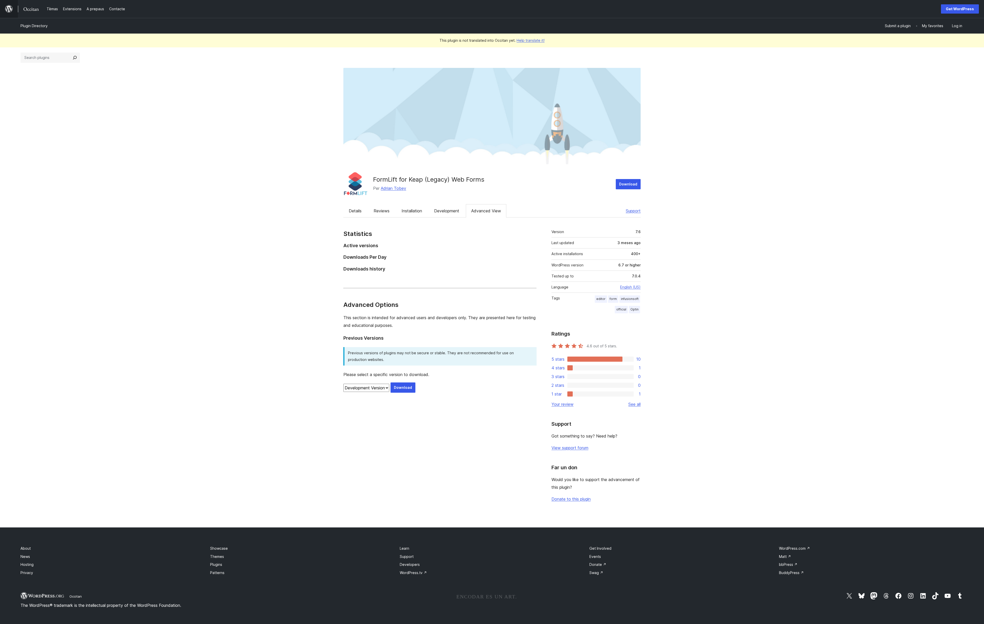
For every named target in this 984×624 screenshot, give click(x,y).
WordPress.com (794, 548)
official (621, 309)
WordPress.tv (413, 572)
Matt (785, 556)
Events (595, 556)
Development (446, 210)
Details (355, 210)
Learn (404, 548)
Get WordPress (960, 9)
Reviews (381, 210)
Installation (412, 210)
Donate (597, 564)
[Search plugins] (75, 58)
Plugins (216, 564)
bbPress (788, 564)
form (613, 299)
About (25, 548)
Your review (562, 404)
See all (634, 404)
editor (601, 299)
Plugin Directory (34, 26)
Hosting (27, 564)
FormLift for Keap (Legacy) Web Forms (428, 179)
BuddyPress (791, 572)
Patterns (217, 572)
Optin (634, 309)
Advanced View (486, 210)
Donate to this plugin (571, 499)
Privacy (26, 572)
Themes (217, 556)
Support (633, 210)
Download (628, 184)
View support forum (569, 447)
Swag (596, 572)
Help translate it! (531, 40)
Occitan (75, 596)
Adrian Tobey (393, 188)
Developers (410, 564)
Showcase (219, 548)
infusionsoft (630, 299)
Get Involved (600, 548)
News (25, 556)
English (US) (630, 287)
